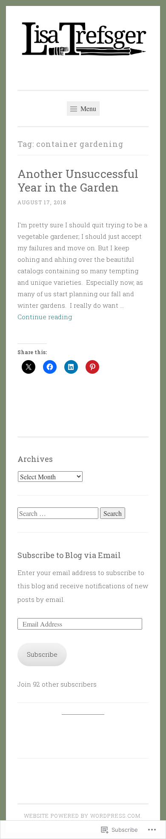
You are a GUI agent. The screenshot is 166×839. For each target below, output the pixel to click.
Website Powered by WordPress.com (82, 815)
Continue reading (44, 316)
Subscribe (42, 654)
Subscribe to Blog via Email (69, 555)
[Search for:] (58, 513)
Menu (87, 108)
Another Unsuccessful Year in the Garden (77, 180)
